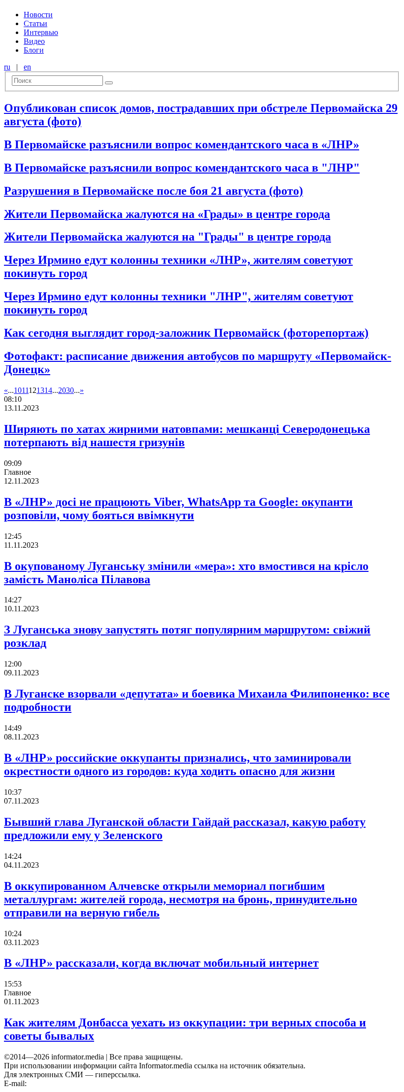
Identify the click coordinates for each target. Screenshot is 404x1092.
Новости (38, 14)
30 (70, 390)
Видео (34, 41)
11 (25, 390)
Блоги (34, 50)
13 (40, 390)
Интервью (41, 32)
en (27, 67)
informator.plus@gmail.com (72, 1083)
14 (48, 390)
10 (18, 390)
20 (62, 390)
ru (7, 67)
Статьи (35, 23)
